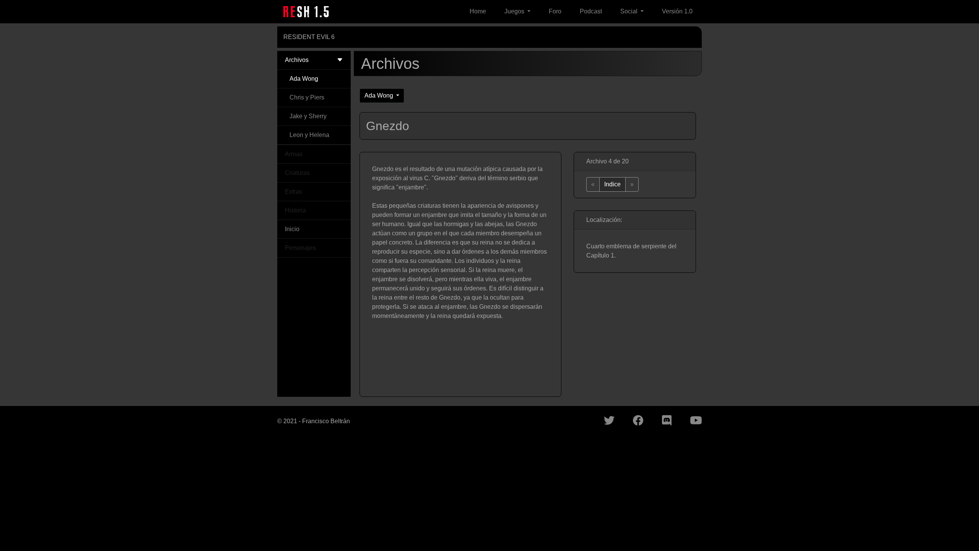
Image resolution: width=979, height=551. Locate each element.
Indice (612, 184)
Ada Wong (303, 78)
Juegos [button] (515, 11)
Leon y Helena (309, 135)
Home (478, 11)
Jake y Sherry (308, 116)
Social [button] (629, 11)
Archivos (297, 60)
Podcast (591, 11)
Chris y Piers (306, 97)
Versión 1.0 (677, 11)
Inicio (292, 229)
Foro (555, 11)
